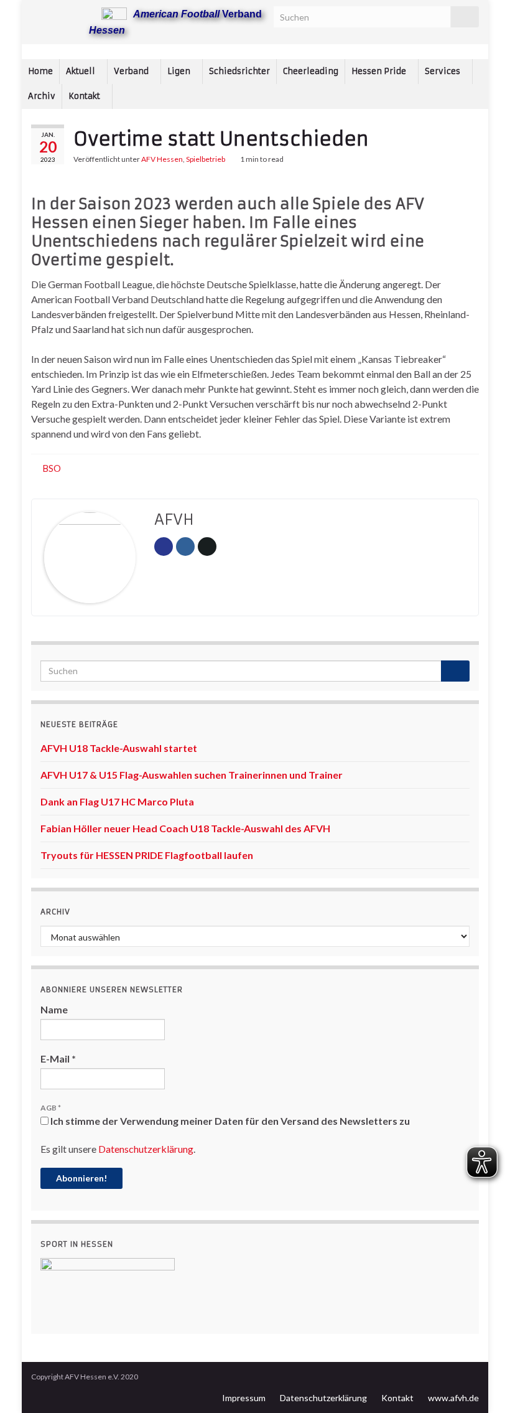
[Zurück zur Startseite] (255, 51)
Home (40, 71)
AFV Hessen (162, 159)
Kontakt (85, 96)
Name (54, 1009)
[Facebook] (57, 13)
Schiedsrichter (239, 71)
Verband (132, 71)
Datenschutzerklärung (145, 1149)
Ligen (179, 71)
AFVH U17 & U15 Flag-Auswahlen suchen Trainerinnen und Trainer (191, 775)
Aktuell (81, 71)
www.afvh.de (453, 1397)
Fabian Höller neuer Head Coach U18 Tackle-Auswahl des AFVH (185, 828)
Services (443, 71)
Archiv (41, 96)
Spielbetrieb (205, 159)
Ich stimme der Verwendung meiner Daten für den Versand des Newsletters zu (229, 1121)
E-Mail (58, 1058)
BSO (52, 468)
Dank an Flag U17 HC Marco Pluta (117, 801)
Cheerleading (310, 71)
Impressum (244, 1397)
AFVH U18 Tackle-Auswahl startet (118, 748)
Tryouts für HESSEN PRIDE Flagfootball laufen (146, 855)
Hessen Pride (379, 71)
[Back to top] (482, 1385)
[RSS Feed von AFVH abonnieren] (37, 13)
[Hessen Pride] (77, 13)
